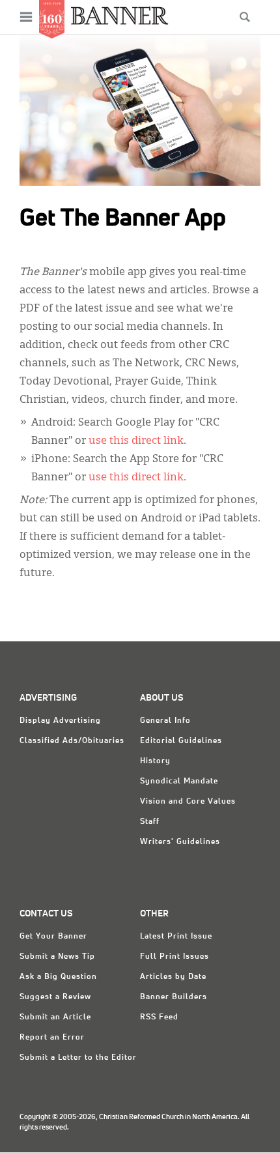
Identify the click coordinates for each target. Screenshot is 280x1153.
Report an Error (52, 1038)
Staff (150, 822)
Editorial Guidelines (181, 741)
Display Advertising (60, 721)
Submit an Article (55, 1017)
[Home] (120, 15)
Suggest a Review (55, 997)
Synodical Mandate (179, 781)
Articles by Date (173, 977)
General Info (165, 721)
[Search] (245, 17)
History (155, 761)
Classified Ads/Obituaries (72, 741)
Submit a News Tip (57, 957)
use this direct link (136, 441)
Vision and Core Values (188, 802)
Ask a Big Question (58, 977)
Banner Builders (173, 997)
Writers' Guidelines (180, 842)
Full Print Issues (174, 957)
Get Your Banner (53, 937)
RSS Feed (159, 1017)
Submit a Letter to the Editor (78, 1058)
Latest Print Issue (176, 937)
